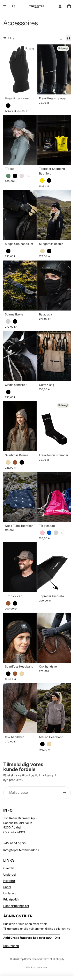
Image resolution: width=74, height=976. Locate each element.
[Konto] (60, 6)
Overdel (8, 868)
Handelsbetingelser (16, 905)
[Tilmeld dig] (64, 792)
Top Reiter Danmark (31, 959)
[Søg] (13, 6)
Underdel (9, 874)
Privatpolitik (11, 899)
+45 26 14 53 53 (14, 843)
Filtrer (11, 38)
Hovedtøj (9, 880)
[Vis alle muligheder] (28, 175)
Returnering (11, 945)
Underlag (9, 893)
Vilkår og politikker (37, 967)
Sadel (7, 887)
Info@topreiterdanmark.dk (21, 850)
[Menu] (4, 6)
